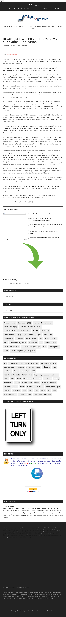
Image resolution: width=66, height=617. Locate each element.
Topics (44, 347)
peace (15, 387)
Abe (5, 363)
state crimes (16, 390)
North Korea (8, 383)
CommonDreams (12, 55)
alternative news (46, 363)
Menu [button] (2, 1)
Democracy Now (46, 323)
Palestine (7, 387)
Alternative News (10, 323)
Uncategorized (54, 347)
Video (6, 351)
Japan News (8, 339)
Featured (23, 327)
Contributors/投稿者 (24, 323)
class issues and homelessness (14, 367)
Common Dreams (14, 202)
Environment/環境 (10, 327)
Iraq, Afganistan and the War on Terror (18, 375)
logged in (14, 283)
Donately (33, 463)
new (41, 343)
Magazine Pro (26, 611)
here (6, 517)
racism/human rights (53, 387)
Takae (30, 390)
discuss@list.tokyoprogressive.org (39, 220)
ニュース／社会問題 (25, 394)
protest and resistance (35, 387)
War (49, 390)
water (54, 390)
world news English (10, 394)
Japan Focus (47, 335)
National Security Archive (17, 343)
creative (36, 323)
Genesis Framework (37, 611)
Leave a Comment (22, 45)
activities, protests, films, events (19, 363)
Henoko (16, 371)
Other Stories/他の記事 (11, 347)
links (41, 339)
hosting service (25, 461)
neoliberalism (33, 343)
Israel (6, 379)
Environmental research (33, 367)
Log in (53, 611)
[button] (28, 8)
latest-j (34, 339)
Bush (54, 363)
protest (22, 387)
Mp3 (5, 343)
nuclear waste (27, 383)
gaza (54, 367)
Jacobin (35, 331)
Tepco (36, 390)
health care (7, 371)
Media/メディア (51, 339)
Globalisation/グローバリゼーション (17, 331)
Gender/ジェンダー (35, 327)
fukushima (46, 367)
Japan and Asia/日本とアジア (15, 335)
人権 (35, 394)
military (56, 379)
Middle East (48, 379)
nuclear (17, 383)
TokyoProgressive (33, 18)
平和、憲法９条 (45, 394)
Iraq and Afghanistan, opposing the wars (46, 375)
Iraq (33, 371)
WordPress (47, 611)
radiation (7, 390)
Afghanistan (34, 363)
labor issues (27, 379)
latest (28, 339)
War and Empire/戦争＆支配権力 (22, 351)
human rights (25, 371)
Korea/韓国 (19, 339)
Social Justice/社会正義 (26, 202)
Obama (36, 383)
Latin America (37, 379)
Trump (43, 390)
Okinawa (45, 383)
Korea (19, 379)
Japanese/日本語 (34, 335)
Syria (24, 390)
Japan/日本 (45, 331)
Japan (12, 379)
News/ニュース (50, 343)
